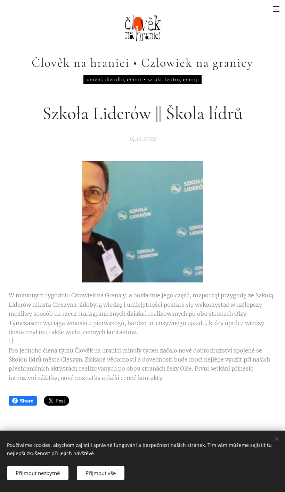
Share (26, 401)
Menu (276, 9)
